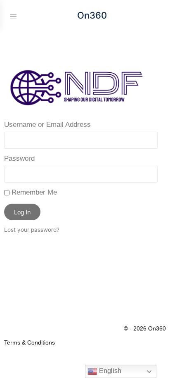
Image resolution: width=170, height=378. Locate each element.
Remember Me (33, 192)
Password (19, 158)
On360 (92, 15)
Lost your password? (31, 229)
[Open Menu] (13, 15)
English (109, 370)
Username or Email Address (47, 124)
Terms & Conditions (29, 342)
